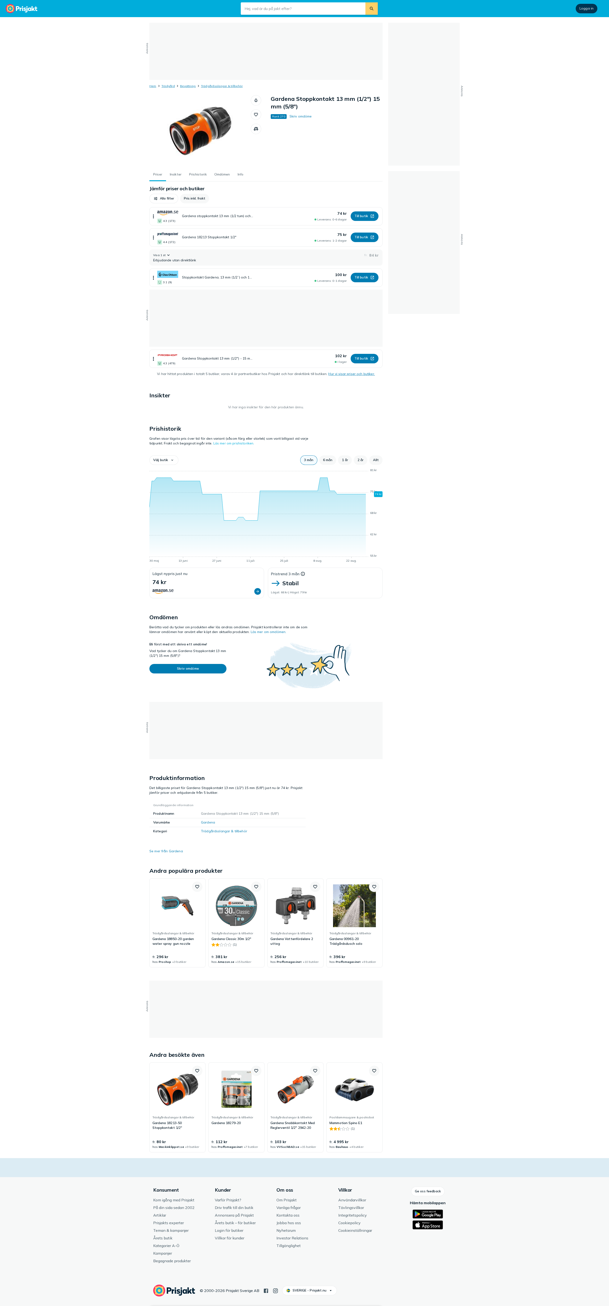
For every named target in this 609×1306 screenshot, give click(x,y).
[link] (177, 922)
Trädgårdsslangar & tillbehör (222, 86)
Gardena (208, 822)
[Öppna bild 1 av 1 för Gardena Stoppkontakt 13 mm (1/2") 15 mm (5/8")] (200, 130)
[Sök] (371, 8)
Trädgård (168, 86)
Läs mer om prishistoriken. (233, 443)
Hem (152, 86)
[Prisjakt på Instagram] (275, 1290)
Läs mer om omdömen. (268, 632)
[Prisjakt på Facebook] (266, 1290)
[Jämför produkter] (256, 129)
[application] (266, 516)
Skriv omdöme (301, 116)
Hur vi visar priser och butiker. (351, 374)
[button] (256, 100)
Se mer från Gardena (166, 851)
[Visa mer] (153, 216)
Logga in (587, 8)
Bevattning (188, 86)
